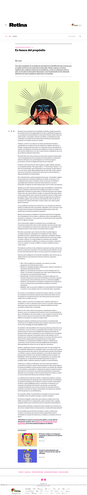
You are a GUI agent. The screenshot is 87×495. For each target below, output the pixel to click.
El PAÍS (28, 489)
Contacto (21, 472)
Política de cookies (63, 472)
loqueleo (58, 493)
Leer (6, 36)
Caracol (67, 489)
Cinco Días (46, 491)
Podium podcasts (40, 493)
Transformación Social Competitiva (23, 47)
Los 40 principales (34, 489)
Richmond (27, 493)
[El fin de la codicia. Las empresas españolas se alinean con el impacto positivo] (27, 439)
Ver (10, 36)
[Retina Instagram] (45, 480)
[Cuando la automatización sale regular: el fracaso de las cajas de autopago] (27, 456)
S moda (52, 493)
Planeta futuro (61, 491)
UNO (37, 491)
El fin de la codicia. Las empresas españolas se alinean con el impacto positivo (50, 435)
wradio (41, 491)
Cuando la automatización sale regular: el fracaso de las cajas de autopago (49, 451)
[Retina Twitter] (42, 480)
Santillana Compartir (48, 489)
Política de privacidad (37, 472)
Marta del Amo (42, 457)
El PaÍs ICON (46, 493)
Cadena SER (54, 489)
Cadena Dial (51, 491)
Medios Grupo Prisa (16, 493)
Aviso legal (28, 472)
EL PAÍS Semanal (56, 491)
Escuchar (15, 36)
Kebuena (66, 491)
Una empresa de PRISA (16, 490)
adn (62, 489)
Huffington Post (29, 491)
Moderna (33, 493)
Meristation (65, 493)
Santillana (40, 489)
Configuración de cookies (50, 472)
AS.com (58, 489)
